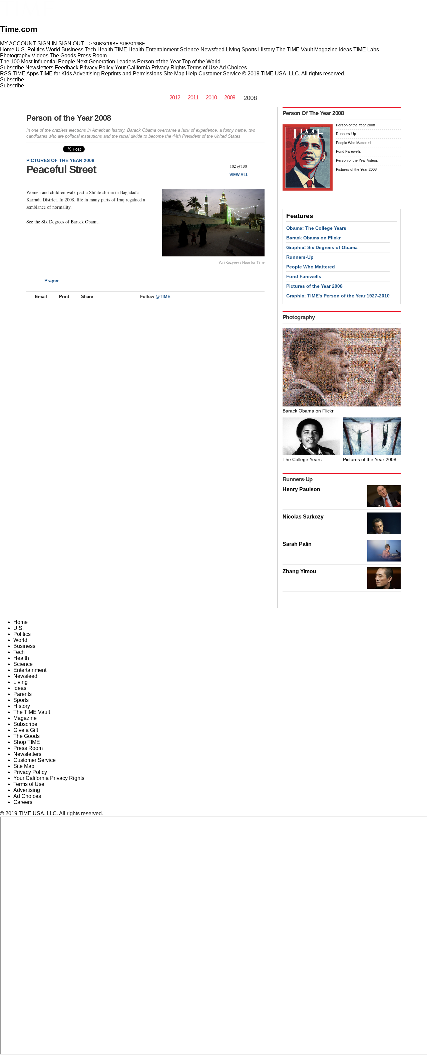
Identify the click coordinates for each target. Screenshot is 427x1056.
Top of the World (201, 61)
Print (64, 296)
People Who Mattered (353, 143)
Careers (22, 802)
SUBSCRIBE (105, 43)
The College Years (302, 459)
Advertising (86, 73)
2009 (229, 97)
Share (87, 296)
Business (24, 646)
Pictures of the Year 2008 (60, 160)
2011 (193, 97)
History (21, 706)
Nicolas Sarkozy (303, 516)
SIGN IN (47, 43)
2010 (211, 97)
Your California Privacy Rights (150, 67)
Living (20, 682)
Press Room (28, 748)
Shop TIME (26, 742)
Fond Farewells (348, 151)
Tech (19, 652)
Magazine (25, 718)
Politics (22, 634)
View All (239, 174)
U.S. (18, 628)
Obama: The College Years (316, 228)
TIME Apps (26, 73)
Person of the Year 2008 (68, 117)
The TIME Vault (31, 712)
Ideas (19, 688)
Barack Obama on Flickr (313, 237)
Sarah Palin (297, 544)
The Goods (26, 736)
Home (20, 622)
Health (21, 658)
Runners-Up (346, 134)
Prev (219, 166)
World (20, 640)
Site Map (173, 73)
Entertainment (29, 670)
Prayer (51, 280)
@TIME (162, 296)
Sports (21, 700)
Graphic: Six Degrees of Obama (322, 247)
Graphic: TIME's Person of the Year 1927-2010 (338, 295)
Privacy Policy (96, 67)
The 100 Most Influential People (37, 61)
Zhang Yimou (299, 571)
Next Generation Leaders (106, 61)
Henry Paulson (301, 489)
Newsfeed (25, 676)
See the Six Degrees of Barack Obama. (63, 221)
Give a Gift (25, 730)
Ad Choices (233, 67)
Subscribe (12, 67)
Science (23, 664)
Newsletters (39, 67)
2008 (250, 98)
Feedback (66, 67)
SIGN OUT (71, 43)
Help (191, 73)
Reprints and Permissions (131, 73)
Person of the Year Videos (357, 160)
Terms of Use (202, 67)
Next (257, 166)
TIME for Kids (56, 73)
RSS (5, 73)
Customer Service (219, 73)
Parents (22, 694)
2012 (174, 97)
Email (41, 296)
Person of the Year (159, 61)
